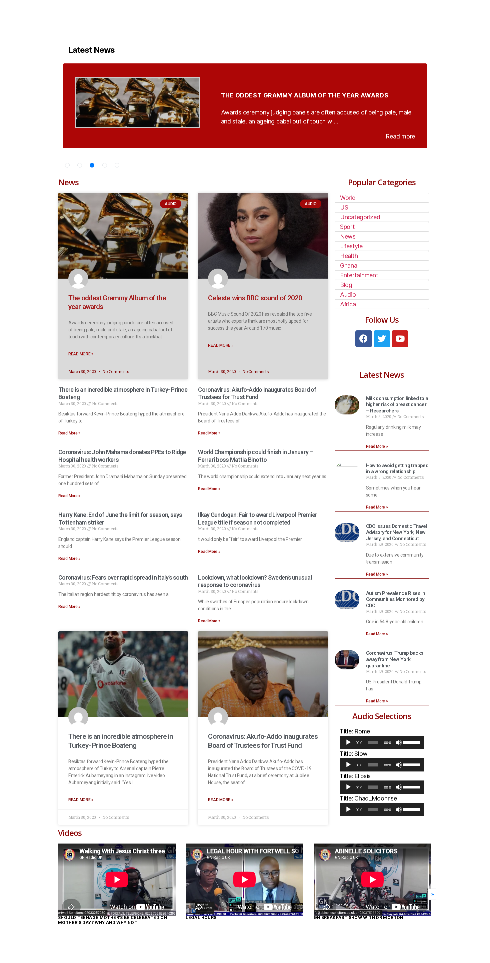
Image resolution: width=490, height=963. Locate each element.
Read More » (80, 354)
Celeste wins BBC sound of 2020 (255, 298)
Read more (400, 136)
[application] (382, 742)
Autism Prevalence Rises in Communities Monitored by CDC (395, 599)
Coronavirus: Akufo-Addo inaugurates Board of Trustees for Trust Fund (257, 393)
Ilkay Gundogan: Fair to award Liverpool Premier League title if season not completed (257, 518)
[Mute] (398, 742)
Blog (346, 284)
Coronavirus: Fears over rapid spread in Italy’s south (123, 577)
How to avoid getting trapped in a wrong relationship (397, 468)
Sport (347, 226)
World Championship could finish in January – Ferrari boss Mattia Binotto (255, 455)
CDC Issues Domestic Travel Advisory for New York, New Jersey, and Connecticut (396, 532)
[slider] (412, 742)
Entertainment (359, 275)
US (344, 207)
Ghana (348, 265)
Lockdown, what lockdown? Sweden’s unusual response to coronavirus (255, 581)
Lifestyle (351, 246)
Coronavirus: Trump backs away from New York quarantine (394, 659)
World (348, 197)
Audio (348, 294)
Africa (348, 304)
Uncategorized (360, 217)
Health (349, 255)
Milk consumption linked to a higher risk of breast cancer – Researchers (397, 404)
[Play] (348, 742)
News (348, 236)
